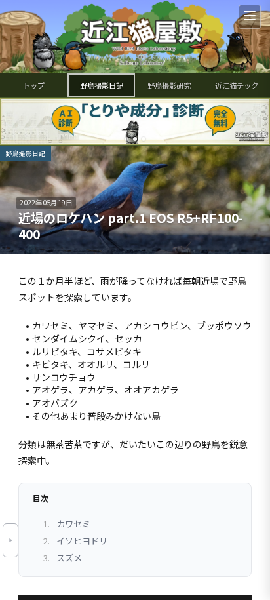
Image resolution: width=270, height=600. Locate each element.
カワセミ (66, 523)
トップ (34, 85)
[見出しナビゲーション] (10, 540)
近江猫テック (236, 85)
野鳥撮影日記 (101, 85)
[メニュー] (250, 17)
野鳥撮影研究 (169, 85)
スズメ (62, 557)
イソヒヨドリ (75, 540)
